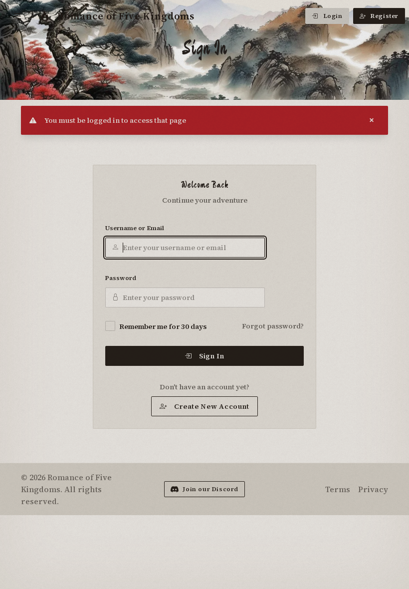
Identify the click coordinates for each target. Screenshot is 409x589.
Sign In (211, 356)
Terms (337, 489)
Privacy (373, 489)
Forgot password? (273, 326)
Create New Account (212, 406)
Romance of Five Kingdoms (126, 16)
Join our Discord (210, 489)
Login (333, 16)
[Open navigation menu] (17, 16)
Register (385, 16)
